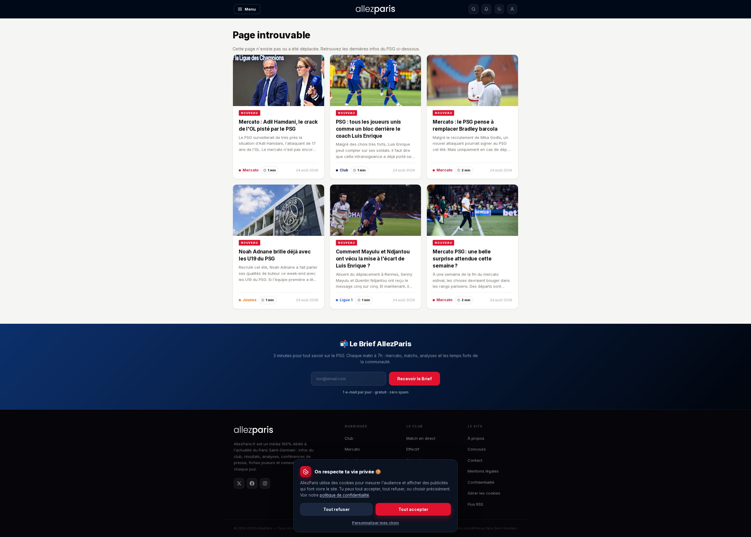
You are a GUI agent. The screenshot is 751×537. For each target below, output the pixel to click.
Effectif (412, 449)
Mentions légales (483, 471)
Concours (477, 449)
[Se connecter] (512, 9)
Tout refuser (336, 509)
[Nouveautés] (486, 9)
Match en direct (420, 438)
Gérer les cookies (484, 493)
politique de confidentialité (344, 495)
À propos (476, 438)
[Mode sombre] (499, 9)
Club (349, 438)
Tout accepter (413, 509)
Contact (475, 460)
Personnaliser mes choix (375, 522)
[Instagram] (265, 483)
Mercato (352, 449)
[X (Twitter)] (239, 483)
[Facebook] (252, 483)
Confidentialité (481, 482)
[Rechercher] (473, 9)
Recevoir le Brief (414, 378)
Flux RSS (475, 504)
